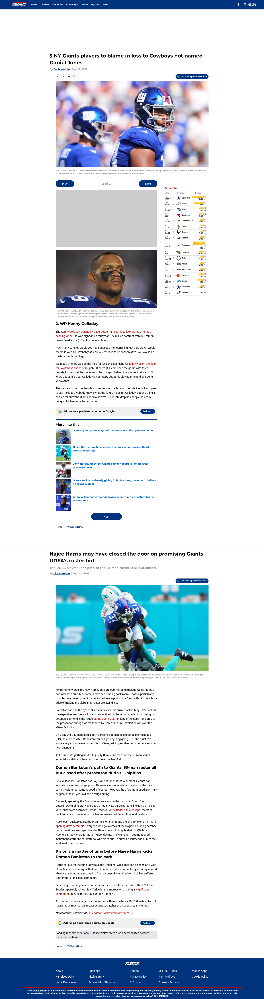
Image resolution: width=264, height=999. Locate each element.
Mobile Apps (199, 970)
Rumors (45, 4)
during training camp (106, 718)
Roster (84, 4)
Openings (94, 970)
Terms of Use (167, 976)
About (59, 970)
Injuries (95, 4)
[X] (245, 4)
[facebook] (238, 4)
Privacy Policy (138, 976)
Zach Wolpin (61, 69)
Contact (134, 970)
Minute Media (39, 990)
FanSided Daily (65, 976)
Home (59, 526)
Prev (65, 183)
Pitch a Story (96, 976)
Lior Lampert (61, 573)
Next (148, 183)
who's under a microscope (124, 810)
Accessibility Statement (102, 982)
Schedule (57, 4)
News (34, 4)
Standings (72, 4)
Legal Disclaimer (66, 982)
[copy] (74, 76)
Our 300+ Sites (168, 970)
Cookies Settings (169, 982)
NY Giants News (74, 526)
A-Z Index (135, 982)
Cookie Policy (200, 976)
